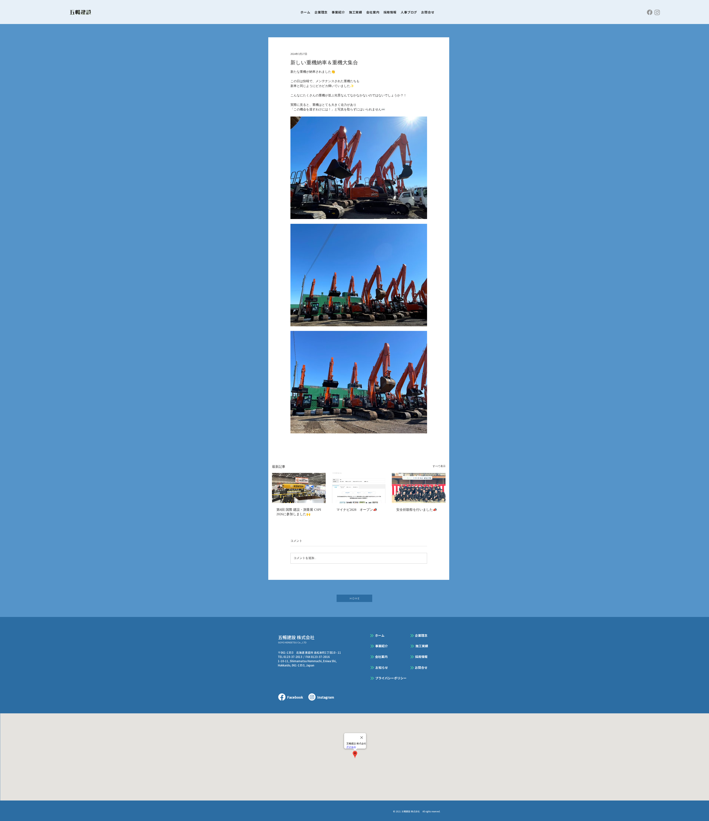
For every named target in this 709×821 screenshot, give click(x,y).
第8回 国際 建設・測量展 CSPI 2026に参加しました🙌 (298, 512)
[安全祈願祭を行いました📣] (419, 488)
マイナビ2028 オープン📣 (356, 510)
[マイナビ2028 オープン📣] (359, 488)
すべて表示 (439, 466)
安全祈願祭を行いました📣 (416, 510)
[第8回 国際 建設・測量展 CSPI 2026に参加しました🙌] (299, 488)
